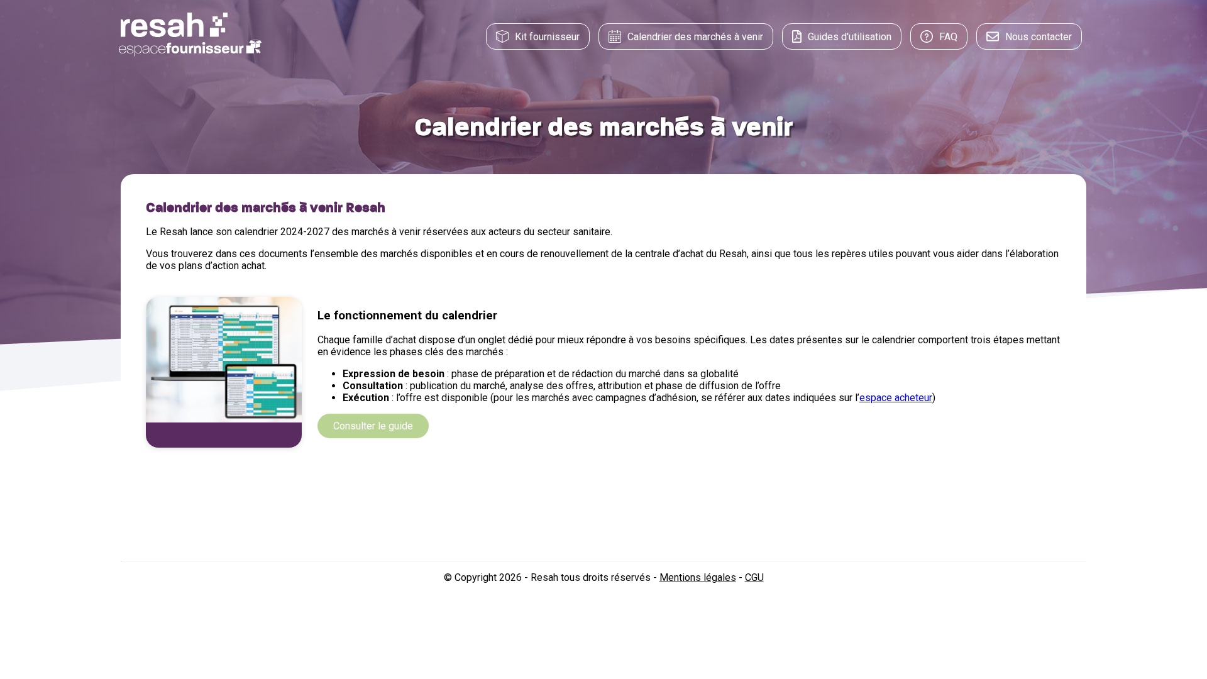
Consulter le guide (373, 426)
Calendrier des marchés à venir (695, 37)
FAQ (948, 37)
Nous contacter (1038, 37)
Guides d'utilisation (849, 37)
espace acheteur (895, 398)
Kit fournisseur (547, 37)
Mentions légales (697, 577)
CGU (754, 577)
